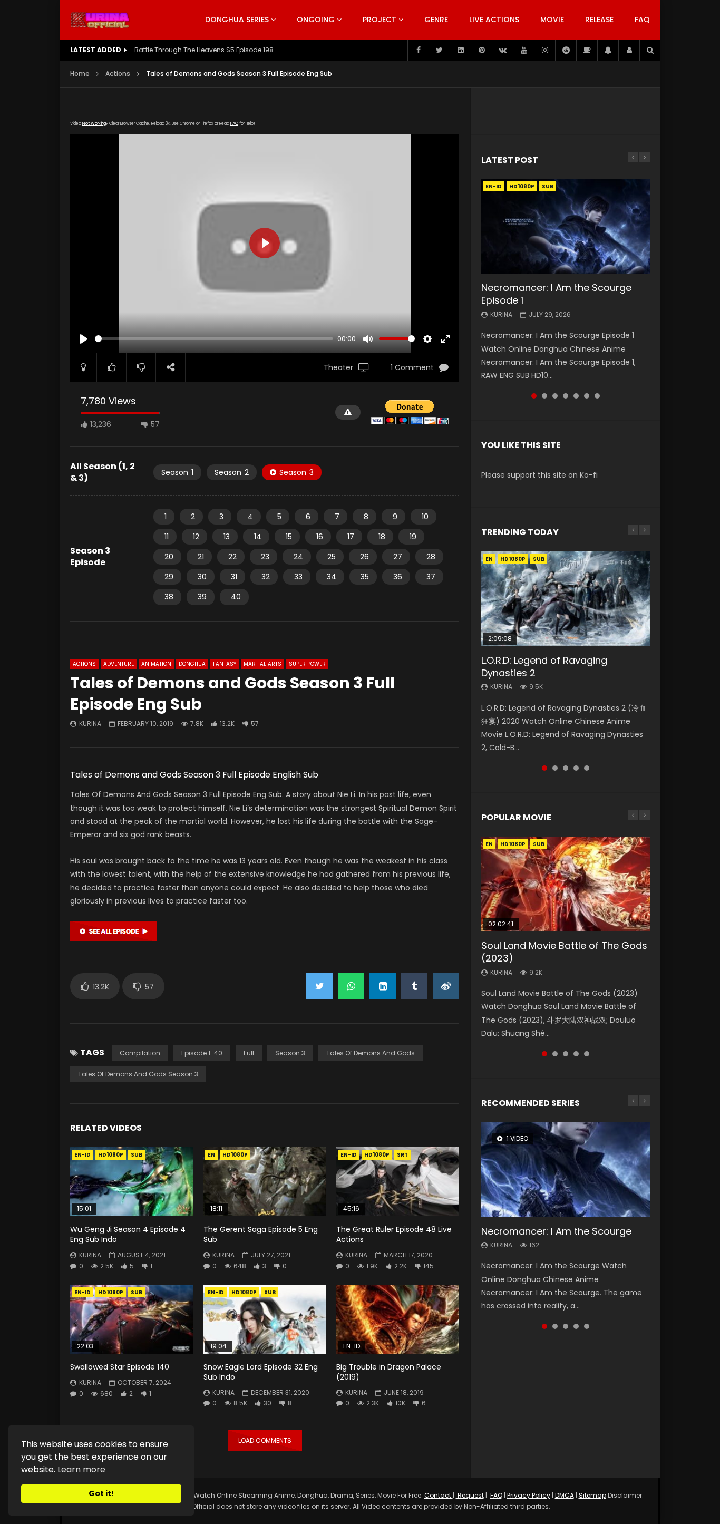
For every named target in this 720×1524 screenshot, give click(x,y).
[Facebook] (418, 50)
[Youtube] (523, 50)
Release (599, 19)
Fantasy (224, 664)
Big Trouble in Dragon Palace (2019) (388, 1372)
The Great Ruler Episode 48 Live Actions (394, 1234)
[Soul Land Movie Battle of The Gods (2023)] (565, 884)
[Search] (649, 50)
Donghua (192, 664)
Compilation (140, 1053)
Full (249, 1053)
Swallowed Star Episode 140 (119, 1367)
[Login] (628, 50)
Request (470, 1495)
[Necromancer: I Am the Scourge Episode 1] (565, 226)
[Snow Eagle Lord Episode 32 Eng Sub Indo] (264, 1319)
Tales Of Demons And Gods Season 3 (138, 1074)
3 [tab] (555, 396)
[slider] (214, 339)
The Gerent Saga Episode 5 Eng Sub (260, 1234)
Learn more (81, 1469)
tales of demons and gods (370, 1053)
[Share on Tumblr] (414, 986)
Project (379, 19)
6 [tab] (586, 396)
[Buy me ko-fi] (586, 50)
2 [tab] (544, 396)
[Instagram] (544, 50)
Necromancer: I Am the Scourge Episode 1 (556, 294)
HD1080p (110, 1155)
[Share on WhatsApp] (351, 986)
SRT (402, 1155)
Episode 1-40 (201, 1053)
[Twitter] (439, 50)
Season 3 (290, 1053)
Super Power (307, 664)
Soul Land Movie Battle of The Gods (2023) (564, 952)
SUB (136, 1155)
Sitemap (592, 1495)
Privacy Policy (528, 1495)
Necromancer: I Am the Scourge (556, 1231)
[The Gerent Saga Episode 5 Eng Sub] (264, 1181)
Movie (552, 19)
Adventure (118, 664)
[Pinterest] (481, 50)
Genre (436, 19)
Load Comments (264, 1440)
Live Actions (494, 19)
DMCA (564, 1495)
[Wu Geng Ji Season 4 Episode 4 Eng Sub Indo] (131, 1181)
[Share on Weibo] (446, 986)
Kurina (90, 723)
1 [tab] (534, 396)
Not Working (94, 124)
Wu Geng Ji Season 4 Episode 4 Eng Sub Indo (128, 1234)
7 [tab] (597, 396)
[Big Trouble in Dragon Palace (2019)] (397, 1319)
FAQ (642, 19)
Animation (156, 664)
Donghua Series (237, 19)
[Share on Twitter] (319, 986)
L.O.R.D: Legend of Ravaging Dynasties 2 (544, 667)
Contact (438, 1495)
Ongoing (316, 19)
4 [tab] (565, 396)
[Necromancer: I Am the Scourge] (565, 1169)
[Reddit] (565, 50)
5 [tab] (576, 396)
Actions (117, 73)
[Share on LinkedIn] (382, 986)
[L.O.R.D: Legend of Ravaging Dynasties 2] (565, 598)
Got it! (101, 1493)
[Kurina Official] (100, 20)
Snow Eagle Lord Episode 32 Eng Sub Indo (260, 1372)
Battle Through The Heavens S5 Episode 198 (204, 49)
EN (211, 1155)
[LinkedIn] (460, 50)
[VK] (502, 50)
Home (80, 73)
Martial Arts (262, 664)
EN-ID (82, 1155)
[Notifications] (607, 50)
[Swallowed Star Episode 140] (131, 1319)
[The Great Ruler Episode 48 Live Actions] (397, 1181)
